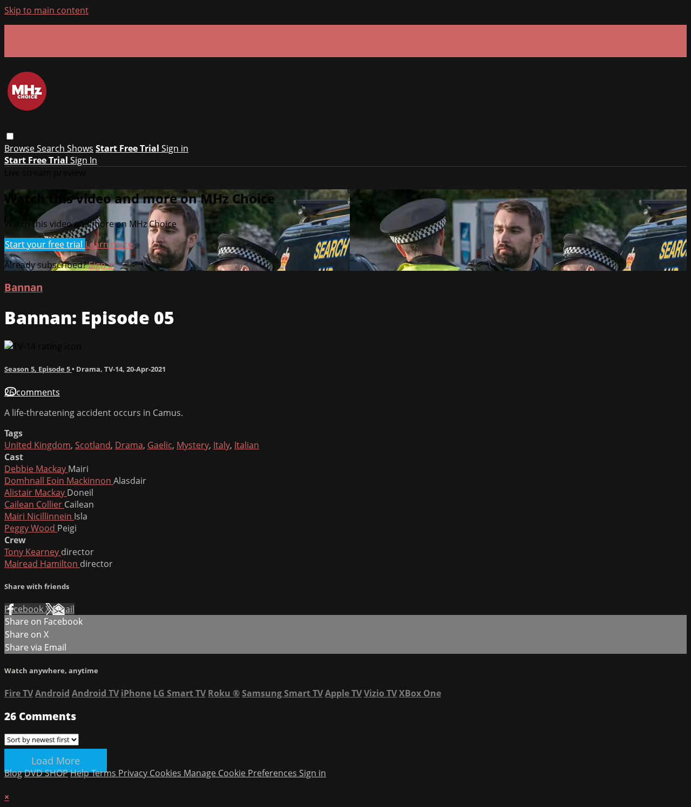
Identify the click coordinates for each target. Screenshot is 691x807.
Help (80, 773)
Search (52, 148)
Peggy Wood (30, 528)
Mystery (193, 445)
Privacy (134, 773)
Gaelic (159, 445)
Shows (80, 148)
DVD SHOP (46, 773)
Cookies (167, 773)
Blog (13, 773)
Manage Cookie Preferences (241, 773)
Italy (221, 445)
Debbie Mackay (36, 469)
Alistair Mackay (35, 492)
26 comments (32, 392)
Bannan (23, 287)
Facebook (24, 609)
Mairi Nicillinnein (39, 516)
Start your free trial (45, 244)
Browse (20, 148)
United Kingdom (37, 445)
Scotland (93, 445)
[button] (9, 136)
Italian (246, 445)
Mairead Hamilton (42, 564)
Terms (104, 773)
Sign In (83, 160)
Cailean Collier (34, 504)
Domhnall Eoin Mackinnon (58, 481)
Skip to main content (46, 10)
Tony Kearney (32, 552)
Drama (129, 445)
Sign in (174, 148)
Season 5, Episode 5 (38, 369)
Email (63, 609)
